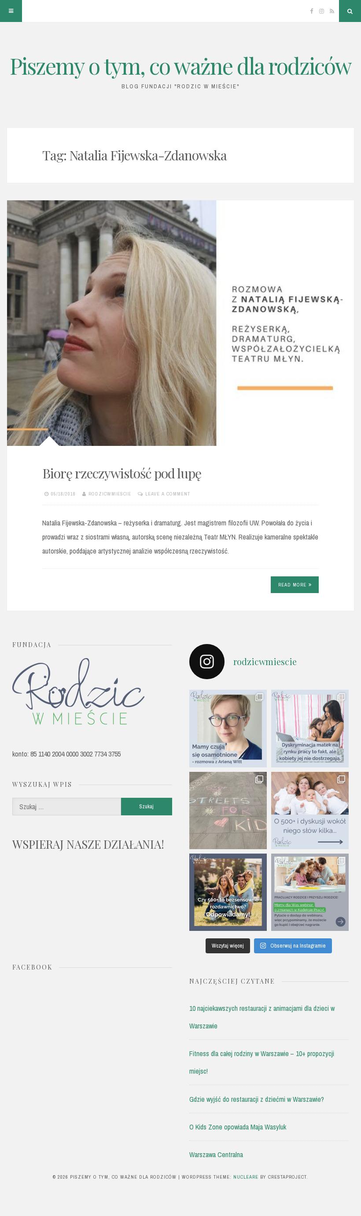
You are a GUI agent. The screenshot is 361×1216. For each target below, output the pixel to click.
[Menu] (11, 11)
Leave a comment (167, 494)
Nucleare (245, 1177)
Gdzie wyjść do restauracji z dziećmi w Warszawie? (256, 1099)
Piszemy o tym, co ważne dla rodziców (180, 65)
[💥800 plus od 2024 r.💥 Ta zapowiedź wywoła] (228, 892)
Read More (292, 585)
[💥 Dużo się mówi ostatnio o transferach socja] (310, 810)
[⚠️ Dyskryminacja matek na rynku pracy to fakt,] (310, 728)
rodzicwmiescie (109, 494)
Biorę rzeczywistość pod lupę (121, 473)
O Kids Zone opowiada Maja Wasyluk (237, 1127)
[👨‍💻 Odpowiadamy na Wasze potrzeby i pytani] (310, 892)
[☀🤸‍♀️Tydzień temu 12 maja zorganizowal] (228, 810)
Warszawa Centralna (216, 1154)
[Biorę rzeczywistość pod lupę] (180, 323)
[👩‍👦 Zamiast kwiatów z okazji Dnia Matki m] (228, 728)
